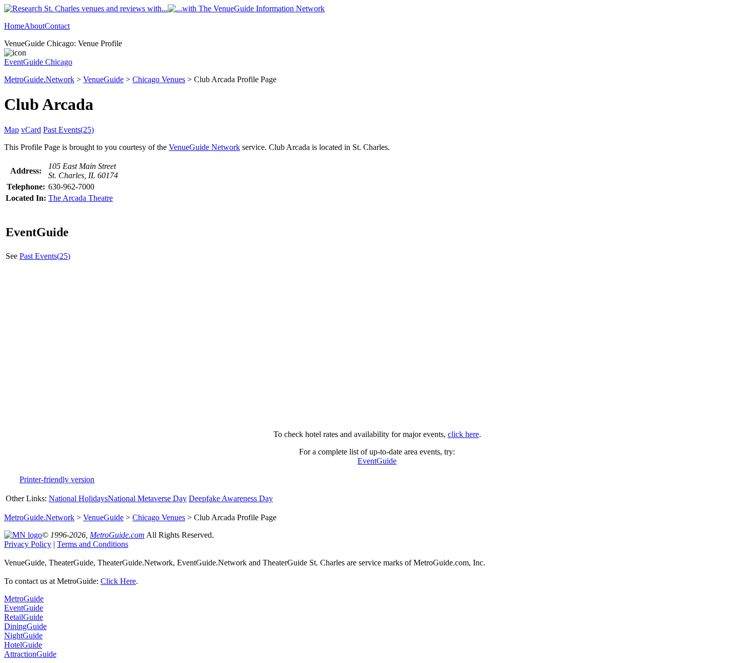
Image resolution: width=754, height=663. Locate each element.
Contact (57, 26)
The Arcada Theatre (80, 198)
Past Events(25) (68, 129)
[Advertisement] (377, 350)
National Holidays (78, 498)
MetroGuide (24, 598)
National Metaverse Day (147, 498)
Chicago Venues (158, 79)
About (34, 26)
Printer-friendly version (56, 479)
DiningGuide (25, 626)
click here (463, 434)
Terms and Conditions (92, 544)
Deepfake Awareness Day (231, 498)
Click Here (118, 581)
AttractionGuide (30, 654)
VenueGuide (103, 79)
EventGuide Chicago (38, 62)
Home (14, 26)
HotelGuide (23, 644)
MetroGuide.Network (39, 79)
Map (11, 129)
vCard (31, 129)
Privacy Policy (27, 544)
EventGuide (377, 461)
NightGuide (23, 635)
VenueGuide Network (204, 147)
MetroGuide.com (117, 535)
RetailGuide (23, 617)
